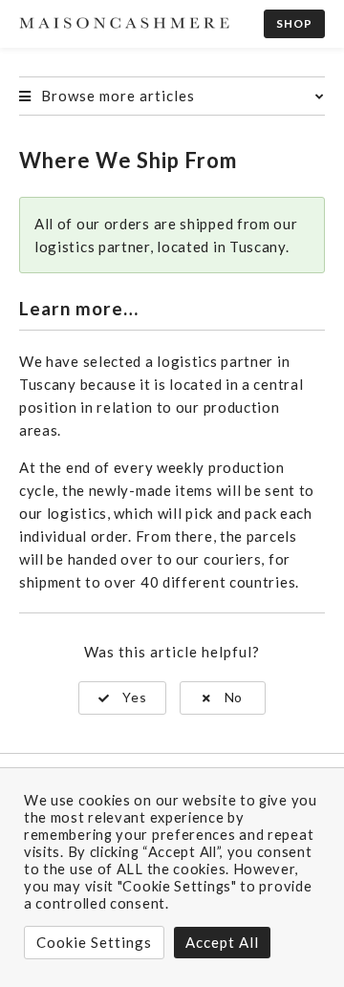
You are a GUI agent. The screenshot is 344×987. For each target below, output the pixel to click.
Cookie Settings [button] (94, 942)
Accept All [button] (222, 942)
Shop (294, 23)
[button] (122, 698)
